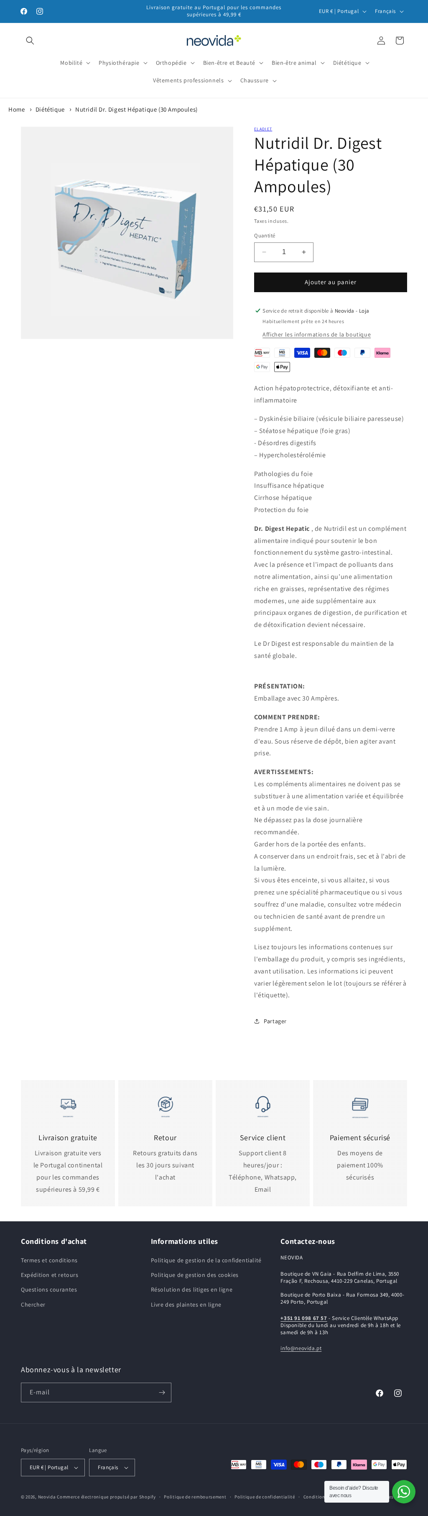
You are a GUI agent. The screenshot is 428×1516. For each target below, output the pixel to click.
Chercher (33, 1304)
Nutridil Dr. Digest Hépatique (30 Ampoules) (136, 109)
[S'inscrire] (162, 1392)
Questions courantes (49, 1289)
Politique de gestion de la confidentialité (206, 1260)
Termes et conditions (49, 1260)
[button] (30, 40)
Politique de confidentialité (264, 1497)
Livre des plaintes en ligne (186, 1304)
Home (16, 109)
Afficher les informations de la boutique (316, 334)
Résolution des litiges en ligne (192, 1289)
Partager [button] (275, 1021)
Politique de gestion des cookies (195, 1275)
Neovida (47, 1497)
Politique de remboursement (195, 1497)
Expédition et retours (50, 1275)
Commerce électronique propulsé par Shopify (106, 1497)
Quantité (264, 235)
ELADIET (263, 129)
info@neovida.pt (300, 1348)
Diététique (50, 109)
